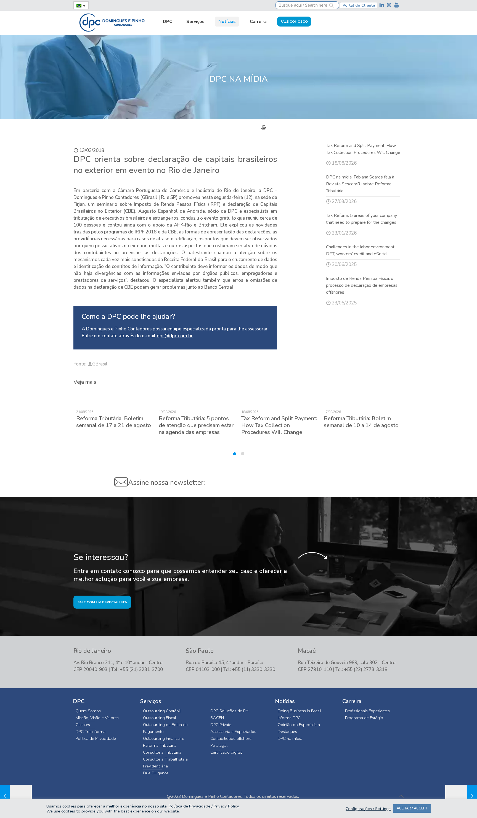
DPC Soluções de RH (229, 711)
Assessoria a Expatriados (233, 731)
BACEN (217, 717)
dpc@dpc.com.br (175, 336)
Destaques (287, 731)
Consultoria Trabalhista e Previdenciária (165, 762)
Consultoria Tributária (162, 752)
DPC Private (220, 724)
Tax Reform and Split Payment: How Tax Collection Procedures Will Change (279, 425)
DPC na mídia (290, 738)
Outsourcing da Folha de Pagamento (165, 728)
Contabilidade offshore (230, 738)
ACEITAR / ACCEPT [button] (412, 808)
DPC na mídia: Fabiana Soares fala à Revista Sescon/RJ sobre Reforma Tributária (360, 184)
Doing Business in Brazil (299, 711)
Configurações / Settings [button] (368, 808)
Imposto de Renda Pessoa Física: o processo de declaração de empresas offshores (362, 285)
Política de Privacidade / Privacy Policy (204, 806)
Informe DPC (289, 717)
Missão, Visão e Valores (97, 717)
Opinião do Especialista (299, 724)
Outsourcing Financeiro (163, 738)
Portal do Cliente (359, 5)
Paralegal (218, 745)
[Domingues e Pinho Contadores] (112, 22)
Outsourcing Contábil (162, 711)
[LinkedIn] (382, 5)
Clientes (83, 724)
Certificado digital (226, 752)
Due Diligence (155, 773)
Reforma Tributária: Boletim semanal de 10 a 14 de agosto (361, 422)
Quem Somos (88, 711)
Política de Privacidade (96, 738)
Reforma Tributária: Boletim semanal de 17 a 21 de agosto (113, 422)
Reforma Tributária (159, 745)
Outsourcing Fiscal (159, 717)
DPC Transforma (90, 731)
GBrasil (100, 364)
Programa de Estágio (364, 717)
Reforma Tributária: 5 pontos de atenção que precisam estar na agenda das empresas (196, 425)
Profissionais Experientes (367, 711)
